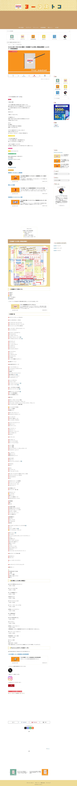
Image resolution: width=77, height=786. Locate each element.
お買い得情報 (20, 691)
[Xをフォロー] (25, 728)
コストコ (10, 693)
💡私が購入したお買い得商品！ (28, 235)
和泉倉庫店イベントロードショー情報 (15, 197)
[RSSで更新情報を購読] (33, 728)
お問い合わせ (43, 782)
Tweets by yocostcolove (58, 152)
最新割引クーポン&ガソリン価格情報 (15, 172)
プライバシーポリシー (30, 782)
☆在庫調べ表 (26, 233)
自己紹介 (55, 245)
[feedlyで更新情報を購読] (30, 728)
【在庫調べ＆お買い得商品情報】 (27, 230)
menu (28, 228)
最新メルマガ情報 (11, 185)
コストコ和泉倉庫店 (16, 693)
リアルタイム (22, 693)
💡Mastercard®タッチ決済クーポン (29, 236)
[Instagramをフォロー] (28, 728)
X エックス (10, 159)
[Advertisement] (38, 18)
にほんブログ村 (56, 126)
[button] (69, 31)
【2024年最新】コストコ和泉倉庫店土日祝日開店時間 (18, 654)
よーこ (61, 194)
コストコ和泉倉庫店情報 (12, 691)
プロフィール (37, 782)
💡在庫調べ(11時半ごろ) (27, 232)
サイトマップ (48, 782)
